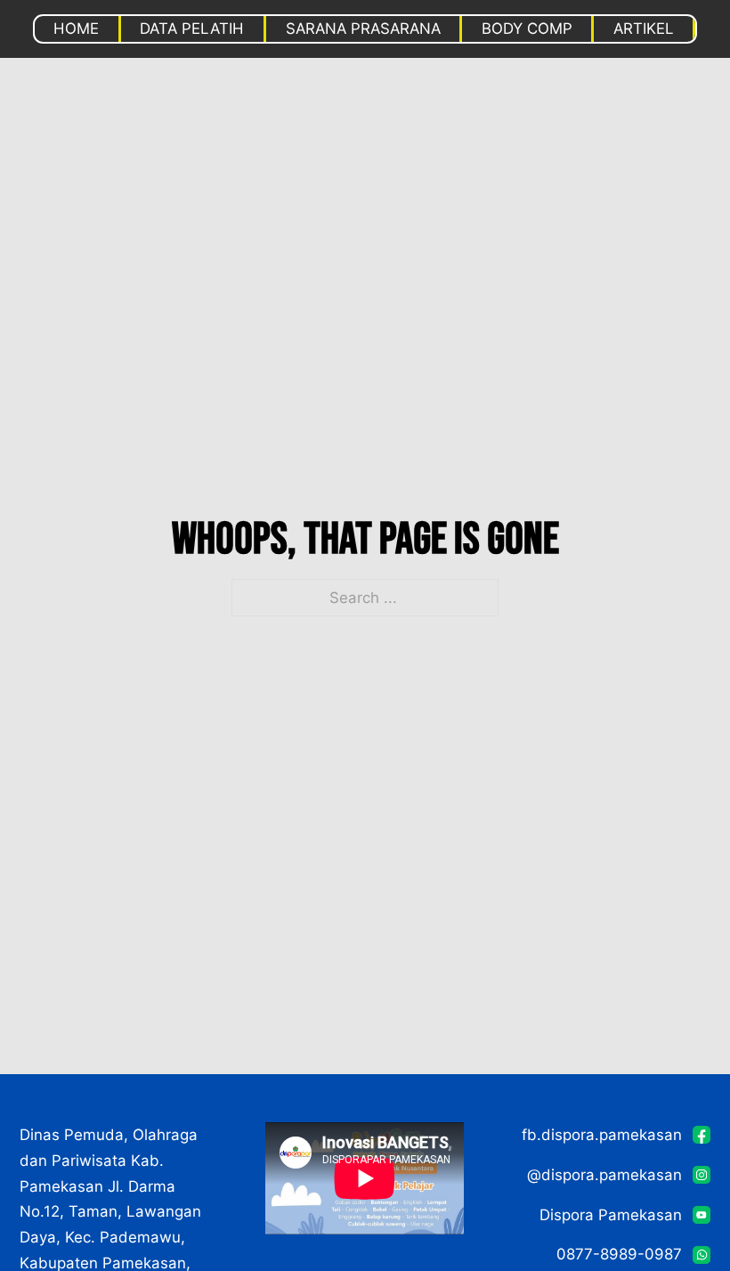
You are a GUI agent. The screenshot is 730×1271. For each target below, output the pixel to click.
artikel (643, 28)
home (76, 28)
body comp (527, 28)
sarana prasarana (363, 28)
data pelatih (192, 28)
